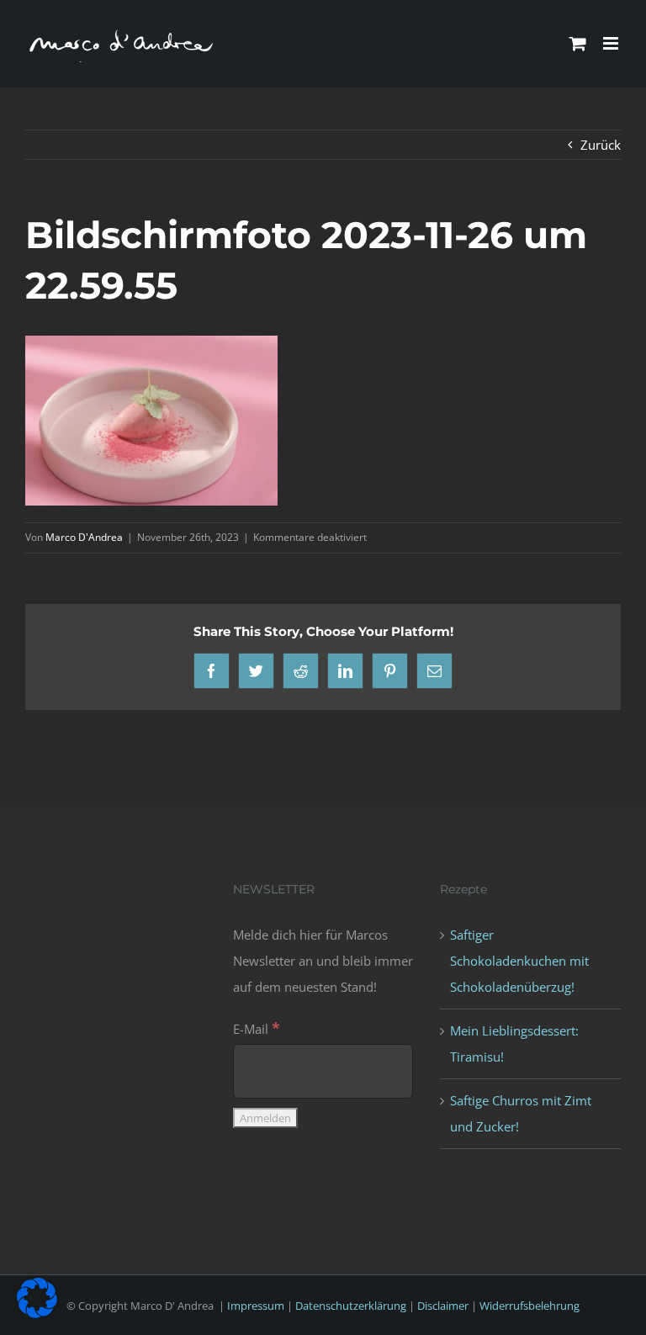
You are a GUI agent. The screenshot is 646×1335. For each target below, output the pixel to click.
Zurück (600, 144)
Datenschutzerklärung (350, 1305)
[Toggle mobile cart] (577, 43)
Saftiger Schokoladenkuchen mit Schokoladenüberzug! (519, 960)
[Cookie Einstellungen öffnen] (37, 1313)
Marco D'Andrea (84, 537)
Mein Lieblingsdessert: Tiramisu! (514, 1043)
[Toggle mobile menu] (612, 43)
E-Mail (256, 1028)
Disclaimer (443, 1305)
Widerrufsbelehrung (529, 1305)
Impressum (255, 1305)
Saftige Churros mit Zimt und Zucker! (520, 1113)
